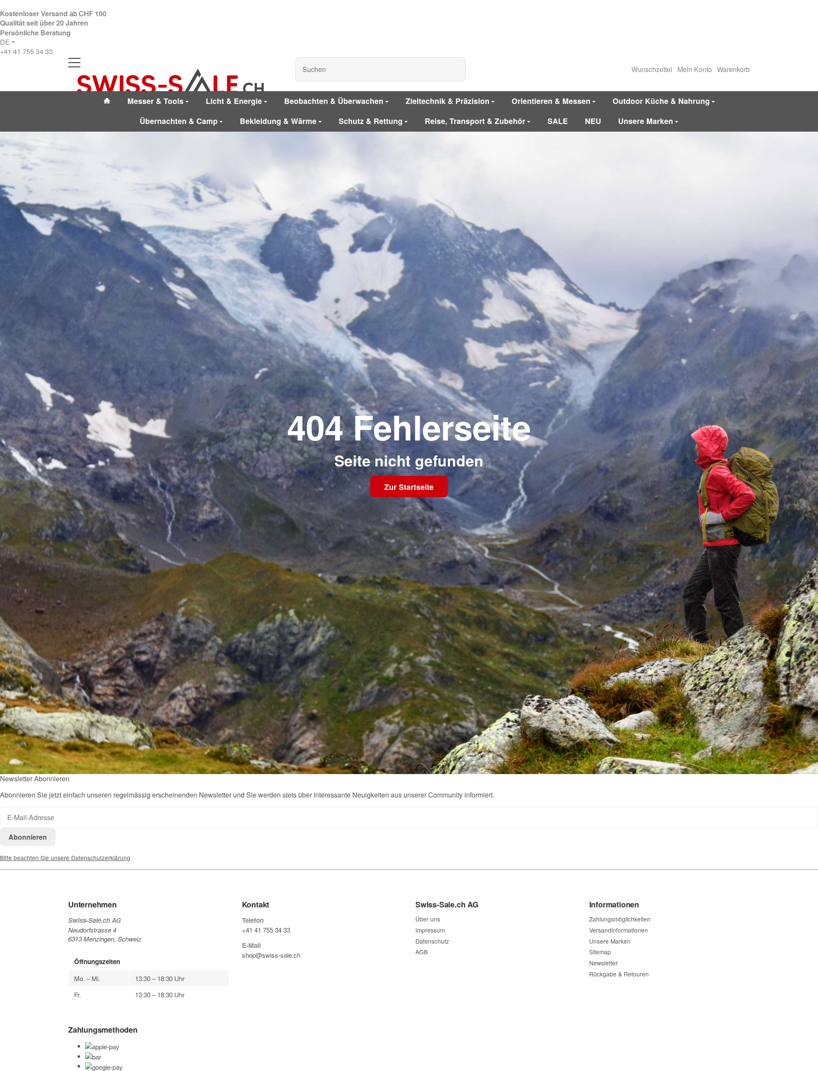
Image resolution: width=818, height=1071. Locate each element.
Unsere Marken (645, 120)
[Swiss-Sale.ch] (170, 82)
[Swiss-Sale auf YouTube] (265, 971)
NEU (593, 120)
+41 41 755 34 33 (26, 51)
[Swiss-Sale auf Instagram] (284, 971)
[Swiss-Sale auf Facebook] (245, 971)
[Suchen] (455, 69)
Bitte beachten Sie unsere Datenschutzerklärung (65, 857)
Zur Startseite (409, 486)
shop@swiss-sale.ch (271, 954)
